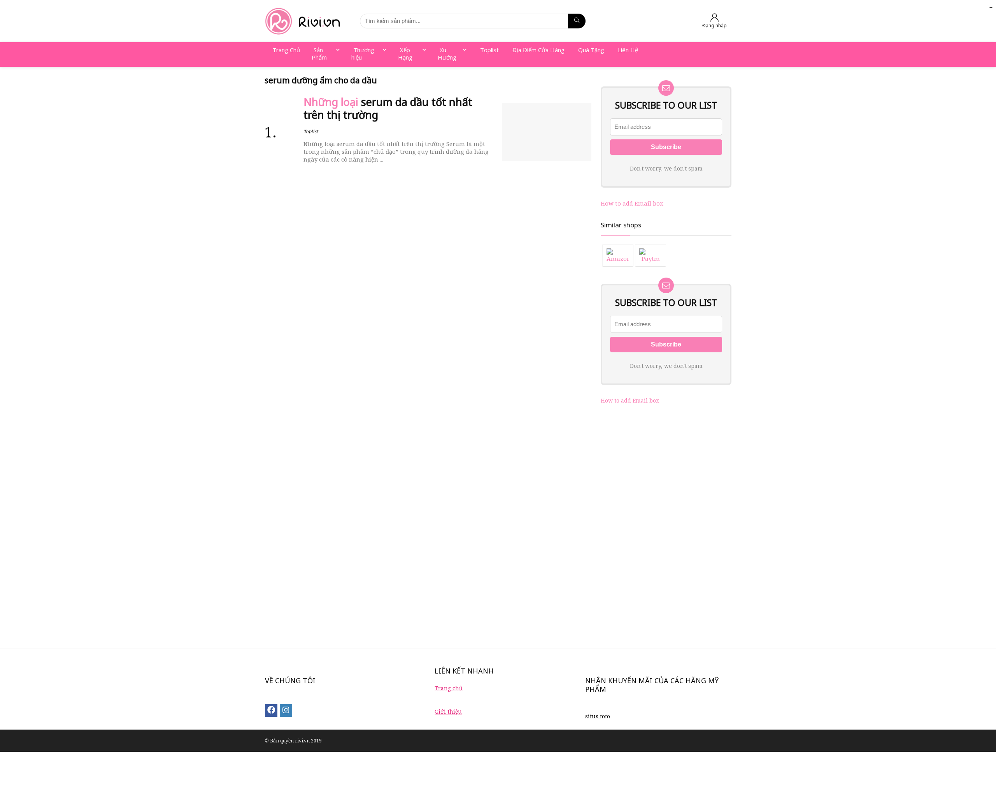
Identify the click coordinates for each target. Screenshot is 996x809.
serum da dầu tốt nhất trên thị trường (387, 108)
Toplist (310, 131)
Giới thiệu (448, 711)
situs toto (597, 716)
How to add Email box (632, 203)
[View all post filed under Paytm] (650, 255)
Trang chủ (449, 688)
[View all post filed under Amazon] (618, 255)
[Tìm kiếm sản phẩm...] (577, 21)
